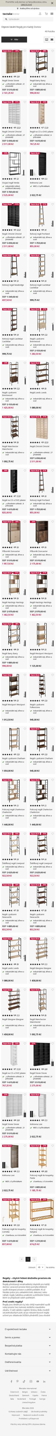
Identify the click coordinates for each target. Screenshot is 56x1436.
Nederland (21, 1399)
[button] (51, 3)
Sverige (42, 1399)
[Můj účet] (40, 13)
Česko (43, 1392)
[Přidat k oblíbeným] (25, 51)
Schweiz (34, 1392)
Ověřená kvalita (13, 1362)
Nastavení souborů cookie (33, 1415)
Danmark (25, 1395)
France (44, 1395)
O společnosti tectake (16, 1329)
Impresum (16, 1415)
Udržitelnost (11, 1370)
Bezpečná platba (13, 1345)
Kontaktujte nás (13, 1353)
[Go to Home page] (11, 14)
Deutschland (14, 1395)
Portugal (32, 1399)
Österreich (14, 1392)
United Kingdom (28, 1402)
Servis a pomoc (12, 1337)
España (35, 1395)
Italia (12, 1399)
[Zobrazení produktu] (46, 40)
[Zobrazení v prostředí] (52, 40)
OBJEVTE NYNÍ (26, 4)
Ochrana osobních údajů (18, 1411)
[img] (11, 1381)
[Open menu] (52, 13)
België (25, 1392)
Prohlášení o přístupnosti (29, 1418)
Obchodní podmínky (39, 1411)
